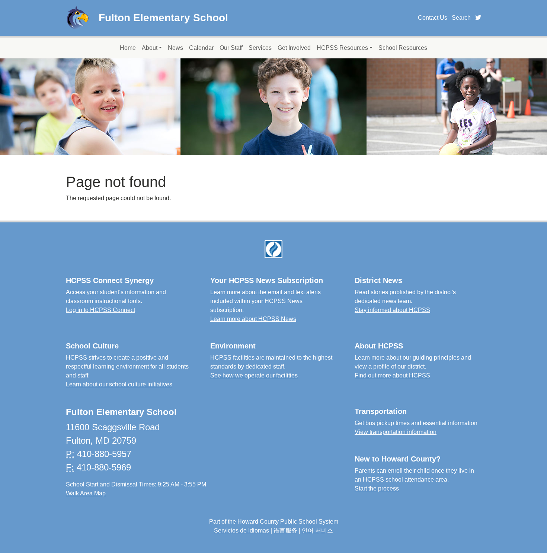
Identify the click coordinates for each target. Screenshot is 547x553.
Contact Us (432, 18)
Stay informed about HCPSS (392, 310)
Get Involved (294, 48)
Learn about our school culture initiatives (119, 384)
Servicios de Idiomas (241, 530)
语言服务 (285, 530)
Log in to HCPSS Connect (100, 310)
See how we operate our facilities (254, 375)
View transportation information (395, 432)
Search (461, 18)
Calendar (201, 48)
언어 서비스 (317, 530)
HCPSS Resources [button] (342, 48)
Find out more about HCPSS (392, 375)
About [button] (149, 48)
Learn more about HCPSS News (253, 319)
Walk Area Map (86, 493)
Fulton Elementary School (163, 17)
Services (260, 48)
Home (128, 48)
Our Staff (231, 48)
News (175, 48)
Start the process (377, 488)
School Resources (402, 48)
